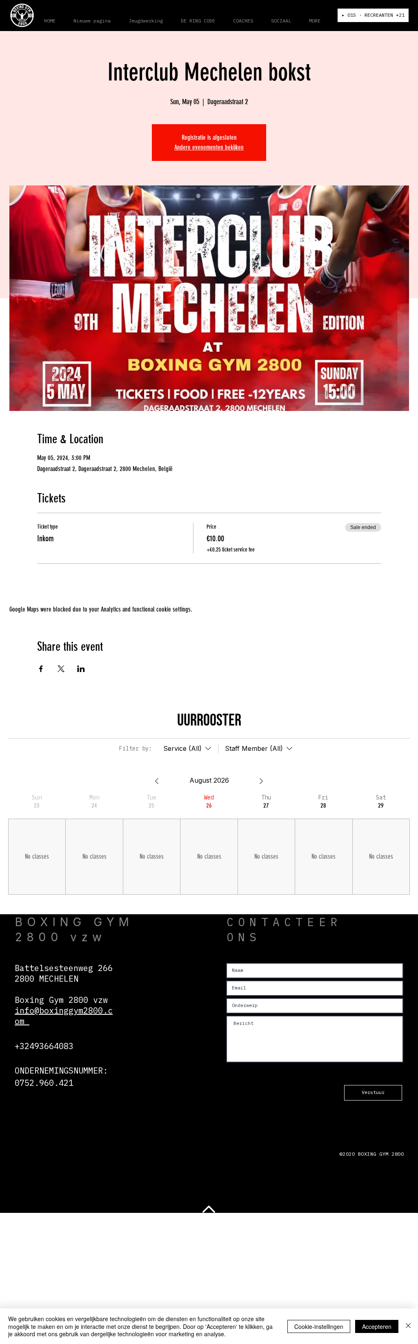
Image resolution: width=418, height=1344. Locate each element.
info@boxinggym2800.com (64, 1016)
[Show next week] (261, 781)
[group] (36, 844)
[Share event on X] (61, 668)
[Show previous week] (157, 781)
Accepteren (376, 1326)
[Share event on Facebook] (41, 668)
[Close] (408, 1326)
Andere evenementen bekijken (209, 147)
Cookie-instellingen (318, 1326)
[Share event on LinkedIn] (81, 668)
